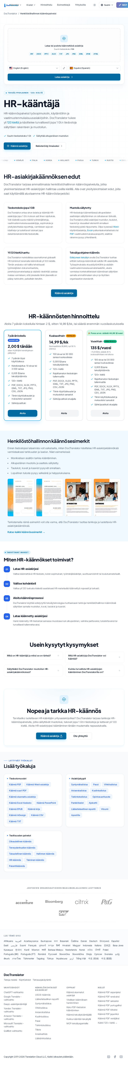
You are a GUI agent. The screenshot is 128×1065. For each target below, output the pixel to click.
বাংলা (55, 941)
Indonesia (87, 945)
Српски (98, 954)
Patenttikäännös (17, 866)
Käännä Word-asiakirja (37, 784)
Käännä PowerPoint (46, 802)
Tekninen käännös (35, 860)
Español (115, 941)
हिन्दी (58, 945)
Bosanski (64, 941)
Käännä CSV (37, 815)
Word (115, 226)
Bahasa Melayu (55, 949)
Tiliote (38, 1029)
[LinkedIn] (109, 1057)
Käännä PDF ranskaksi (108, 996)
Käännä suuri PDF (18, 790)
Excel (89, 230)
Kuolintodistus (99, 790)
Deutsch (93, 941)
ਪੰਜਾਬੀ (97, 949)
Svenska (108, 954)
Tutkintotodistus (79, 796)
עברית (51, 945)
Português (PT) (28, 954)
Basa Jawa (118, 945)
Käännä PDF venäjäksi (108, 1018)
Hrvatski (66, 945)
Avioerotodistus (79, 790)
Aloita (23, 413)
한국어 (18, 949)
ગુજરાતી (42, 945)
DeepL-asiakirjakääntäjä (15, 1004)
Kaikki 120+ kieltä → (107, 1022)
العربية (18, 941)
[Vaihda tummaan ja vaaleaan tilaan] (94, 5)
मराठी (44, 949)
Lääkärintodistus (43, 1038)
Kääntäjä (14, 5)
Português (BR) (11, 954)
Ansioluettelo (41, 1034)
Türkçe (50, 958)
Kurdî (26, 949)
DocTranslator (14, 975)
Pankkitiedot (77, 802)
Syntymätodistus (79, 784)
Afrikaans (8, 941)
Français (32, 945)
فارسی (14, 945)
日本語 (107, 945)
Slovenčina (64, 954)
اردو (72, 958)
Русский (52, 954)
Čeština (74, 941)
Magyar (76, 945)
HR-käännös (15, 860)
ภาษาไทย (16, 958)
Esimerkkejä (63, 4)
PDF (72, 234)
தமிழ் (117, 954)
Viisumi (104, 809)
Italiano (98, 945)
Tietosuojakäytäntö (42, 979)
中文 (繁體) (106, 958)
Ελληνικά (104, 941)
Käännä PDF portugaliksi (109, 1005)
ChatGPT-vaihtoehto (13, 992)
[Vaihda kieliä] (64, 68)
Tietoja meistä (10, 979)
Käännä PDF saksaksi (108, 1001)
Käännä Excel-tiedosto (20, 802)
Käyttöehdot (25, 979)
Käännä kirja (34, 809)
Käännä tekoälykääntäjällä (79, 1014)
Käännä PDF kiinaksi (107, 1009)
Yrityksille (80, 4)
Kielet (30, 5)
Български (46, 941)
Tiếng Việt (81, 958)
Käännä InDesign (17, 815)
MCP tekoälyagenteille (77, 1023)
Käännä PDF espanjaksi (109, 992)
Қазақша (8, 949)
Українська (61, 958)
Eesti (6, 945)
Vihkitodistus (110, 784)
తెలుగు (7, 958)
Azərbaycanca (31, 941)
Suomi (23, 945)
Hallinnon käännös (45, 853)
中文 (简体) (93, 958)
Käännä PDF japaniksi (108, 1014)
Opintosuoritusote (101, 796)
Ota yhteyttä (80, 735)
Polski (105, 949)
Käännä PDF (15, 784)
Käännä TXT (15, 821)
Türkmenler (28, 958)
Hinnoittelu (46, 4)
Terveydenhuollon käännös (22, 847)
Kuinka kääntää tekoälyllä (78, 1019)
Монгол (35, 949)
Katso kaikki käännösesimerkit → (26, 532)
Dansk (84, 941)
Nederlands (71, 949)
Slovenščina (78, 954)
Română (42, 954)
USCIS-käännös (42, 994)
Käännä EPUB (15, 809)
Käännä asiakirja (19, 146)
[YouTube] (121, 1057)
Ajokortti (93, 802)
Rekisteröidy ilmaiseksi (47, 146)
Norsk (82, 949)
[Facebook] (115, 1057)
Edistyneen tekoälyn (79, 257)
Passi (96, 784)
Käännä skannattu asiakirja (22, 796)
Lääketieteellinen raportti (83, 809)
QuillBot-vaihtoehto (13, 1031)
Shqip (89, 954)
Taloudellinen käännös (20, 853)
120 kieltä (13, 122)
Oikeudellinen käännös (20, 841)
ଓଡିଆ (90, 949)
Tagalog (40, 958)
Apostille (75, 815)
